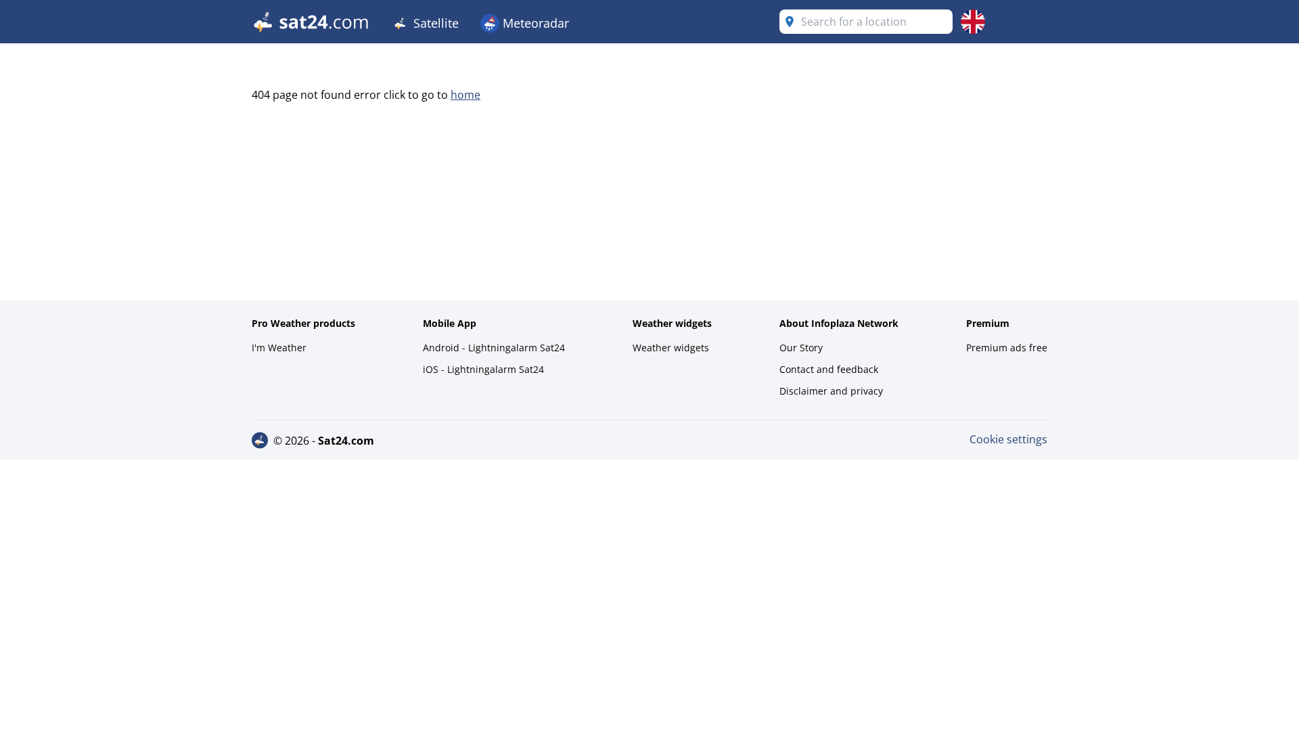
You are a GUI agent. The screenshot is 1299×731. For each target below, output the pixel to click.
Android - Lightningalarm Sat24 (494, 347)
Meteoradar (534, 23)
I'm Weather (279, 347)
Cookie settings (1008, 439)
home (465, 94)
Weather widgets (671, 347)
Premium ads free (1006, 347)
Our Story (801, 347)
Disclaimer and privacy (831, 390)
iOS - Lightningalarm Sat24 (483, 369)
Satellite (434, 23)
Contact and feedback (828, 369)
